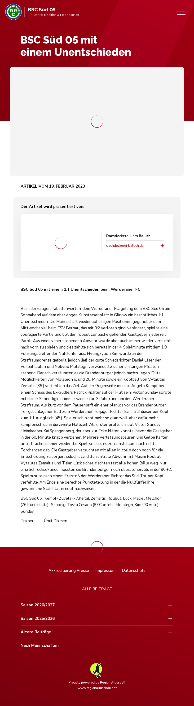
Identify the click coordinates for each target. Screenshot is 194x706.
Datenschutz (134, 570)
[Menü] (181, 12)
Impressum (105, 570)
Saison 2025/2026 (38, 618)
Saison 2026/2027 (38, 605)
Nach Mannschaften (40, 645)
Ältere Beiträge (36, 632)
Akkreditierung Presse (68, 570)
